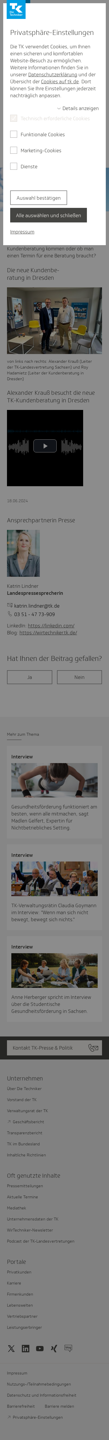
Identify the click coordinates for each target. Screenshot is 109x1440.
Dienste (29, 166)
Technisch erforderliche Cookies (55, 118)
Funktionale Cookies (43, 134)
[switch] (78, 108)
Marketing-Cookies (41, 150)
